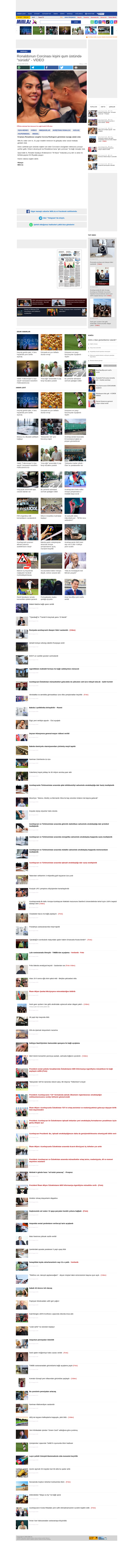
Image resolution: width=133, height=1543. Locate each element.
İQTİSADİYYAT (46, 14)
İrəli (116, 30)
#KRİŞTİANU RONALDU (62, 130)
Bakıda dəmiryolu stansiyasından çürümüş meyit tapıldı (52, 746)
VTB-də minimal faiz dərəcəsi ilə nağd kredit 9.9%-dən (34, 126)
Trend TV (41, 17)
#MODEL (35, 134)
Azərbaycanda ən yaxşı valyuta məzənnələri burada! (102, 37)
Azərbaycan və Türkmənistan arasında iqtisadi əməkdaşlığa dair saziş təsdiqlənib (63, 863)
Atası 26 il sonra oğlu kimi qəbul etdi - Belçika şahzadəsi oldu (53, 978)
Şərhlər (112, 107)
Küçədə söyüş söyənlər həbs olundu (43, 811)
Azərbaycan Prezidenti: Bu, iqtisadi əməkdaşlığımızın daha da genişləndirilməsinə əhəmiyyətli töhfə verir (72, 1134)
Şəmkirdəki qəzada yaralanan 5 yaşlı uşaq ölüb (47, 1249)
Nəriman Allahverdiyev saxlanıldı (42, 1404)
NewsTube (90, 14)
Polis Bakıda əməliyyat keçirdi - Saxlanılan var (52, 966)
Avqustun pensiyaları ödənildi (41, 1340)
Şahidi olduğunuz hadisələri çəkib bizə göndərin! (53, 225)
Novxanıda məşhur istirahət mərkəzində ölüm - (50, 1482)
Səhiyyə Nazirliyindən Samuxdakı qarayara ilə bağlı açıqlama (54, 1043)
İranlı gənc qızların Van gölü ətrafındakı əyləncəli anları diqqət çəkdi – (59, 1004)
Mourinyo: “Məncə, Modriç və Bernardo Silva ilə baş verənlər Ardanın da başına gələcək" (63, 798)
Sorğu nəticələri (110, 365)
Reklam (26, 17)
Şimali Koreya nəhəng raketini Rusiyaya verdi (46, 643)
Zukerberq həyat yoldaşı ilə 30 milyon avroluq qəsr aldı (50, 772)
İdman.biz (104, 17)
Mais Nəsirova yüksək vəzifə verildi (42, 1236)
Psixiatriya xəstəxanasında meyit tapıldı (44, 927)
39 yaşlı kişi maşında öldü (39, 1017)
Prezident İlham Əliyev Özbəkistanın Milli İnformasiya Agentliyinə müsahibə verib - (66, 1185)
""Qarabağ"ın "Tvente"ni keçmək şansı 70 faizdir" (48, 617)
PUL (61, 17)
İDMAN (56, 14)
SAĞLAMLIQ (79, 14)
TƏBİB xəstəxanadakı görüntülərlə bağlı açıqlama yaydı (53, 1366)
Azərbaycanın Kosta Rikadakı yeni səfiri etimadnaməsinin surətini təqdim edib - (62, 1508)
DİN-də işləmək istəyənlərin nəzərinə (43, 1030)
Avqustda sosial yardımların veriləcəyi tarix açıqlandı (51, 1223)
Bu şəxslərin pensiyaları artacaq (42, 1391)
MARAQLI (70, 14)
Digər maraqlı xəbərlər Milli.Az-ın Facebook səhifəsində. (53, 211)
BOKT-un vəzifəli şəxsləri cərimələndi (43, 656)
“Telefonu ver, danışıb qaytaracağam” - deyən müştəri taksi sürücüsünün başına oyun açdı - (67, 1275)
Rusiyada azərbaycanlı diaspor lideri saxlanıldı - (52, 630)
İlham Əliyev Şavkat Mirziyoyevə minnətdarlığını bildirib (52, 991)
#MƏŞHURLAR (44, 130)
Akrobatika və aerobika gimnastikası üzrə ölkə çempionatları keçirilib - (58, 695)
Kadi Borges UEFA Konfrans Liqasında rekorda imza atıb (51, 1314)
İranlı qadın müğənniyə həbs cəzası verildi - (48, 1353)
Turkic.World (112, 17)
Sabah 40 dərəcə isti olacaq (40, 1288)
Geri (17, 30)
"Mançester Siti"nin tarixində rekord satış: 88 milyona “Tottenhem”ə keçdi (57, 1082)
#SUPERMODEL (24, 134)
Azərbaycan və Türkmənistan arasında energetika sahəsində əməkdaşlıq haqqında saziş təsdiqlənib (70, 837)
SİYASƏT (37, 14)
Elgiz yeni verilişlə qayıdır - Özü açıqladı (44, 721)
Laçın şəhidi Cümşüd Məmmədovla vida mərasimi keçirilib (53, 1456)
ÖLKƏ (30, 14)
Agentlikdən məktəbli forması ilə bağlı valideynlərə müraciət (54, 669)
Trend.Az (86, 17)
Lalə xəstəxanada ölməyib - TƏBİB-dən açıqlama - (56, 953)
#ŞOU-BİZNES (23, 130)
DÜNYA (62, 14)
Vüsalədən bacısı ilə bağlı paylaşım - (46, 914)
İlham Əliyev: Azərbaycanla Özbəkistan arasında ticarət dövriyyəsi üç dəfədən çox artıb (65, 1147)
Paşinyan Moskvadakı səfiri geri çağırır (44, 1301)
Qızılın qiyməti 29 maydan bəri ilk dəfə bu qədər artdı (49, 1469)
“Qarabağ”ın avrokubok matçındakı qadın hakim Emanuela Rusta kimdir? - (60, 940)
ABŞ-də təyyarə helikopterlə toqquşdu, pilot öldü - (51, 1417)
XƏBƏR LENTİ (21, 14)
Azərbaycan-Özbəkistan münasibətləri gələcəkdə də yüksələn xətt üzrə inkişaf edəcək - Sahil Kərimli (71, 682)
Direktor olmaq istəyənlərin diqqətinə (43, 1198)
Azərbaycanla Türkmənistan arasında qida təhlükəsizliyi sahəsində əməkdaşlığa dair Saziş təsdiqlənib (71, 785)
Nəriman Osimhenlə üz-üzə (39, 759)
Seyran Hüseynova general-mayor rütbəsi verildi (49, 734)
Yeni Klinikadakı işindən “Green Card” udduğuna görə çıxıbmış (53, 1430)
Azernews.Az (95, 17)
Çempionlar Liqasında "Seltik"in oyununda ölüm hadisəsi (51, 1443)
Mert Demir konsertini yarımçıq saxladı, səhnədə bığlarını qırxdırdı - (58, 1056)
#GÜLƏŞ (76, 130)
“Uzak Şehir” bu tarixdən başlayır (42, 1327)
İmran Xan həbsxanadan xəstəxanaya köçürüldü (48, 1521)
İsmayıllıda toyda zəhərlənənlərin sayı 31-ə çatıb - (53, 1262)
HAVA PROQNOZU (70, 17)
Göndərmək (94, 365)
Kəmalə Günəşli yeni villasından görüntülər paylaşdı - (53, 1379)
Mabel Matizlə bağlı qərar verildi (41, 604)
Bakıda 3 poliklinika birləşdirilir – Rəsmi (45, 708)
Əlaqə (20, 17)
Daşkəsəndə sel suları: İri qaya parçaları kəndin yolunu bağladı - (58, 1211)
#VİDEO (34, 130)
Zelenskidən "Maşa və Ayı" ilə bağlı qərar (45, 1495)
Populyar (93, 107)
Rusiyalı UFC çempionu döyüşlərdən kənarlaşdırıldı (49, 889)
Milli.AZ (23, 22)
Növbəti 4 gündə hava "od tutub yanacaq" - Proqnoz (51, 1172)
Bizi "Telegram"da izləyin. (54, 218)
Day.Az (80, 17)
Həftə (103, 107)
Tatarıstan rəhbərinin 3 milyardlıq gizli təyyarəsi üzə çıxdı (51, 876)
